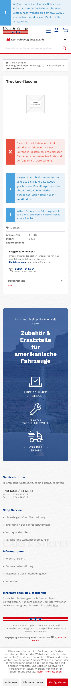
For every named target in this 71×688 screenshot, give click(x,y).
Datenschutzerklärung (19, 566)
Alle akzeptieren (33, 682)
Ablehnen (11, 682)
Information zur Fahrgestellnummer (27, 524)
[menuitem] (48, 30)
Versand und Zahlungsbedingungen (27, 539)
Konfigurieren (57, 682)
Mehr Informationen (49, 671)
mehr (11, 285)
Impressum (12, 581)
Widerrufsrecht (15, 558)
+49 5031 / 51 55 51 (18, 491)
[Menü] (48, 30)
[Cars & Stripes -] (15, 30)
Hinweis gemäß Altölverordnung (25, 517)
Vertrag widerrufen (17, 532)
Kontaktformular (18, 262)
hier (55, 605)
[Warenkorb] (65, 30)
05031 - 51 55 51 (24, 268)
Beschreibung (16, 280)
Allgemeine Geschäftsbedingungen (26, 573)
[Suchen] (64, 48)
